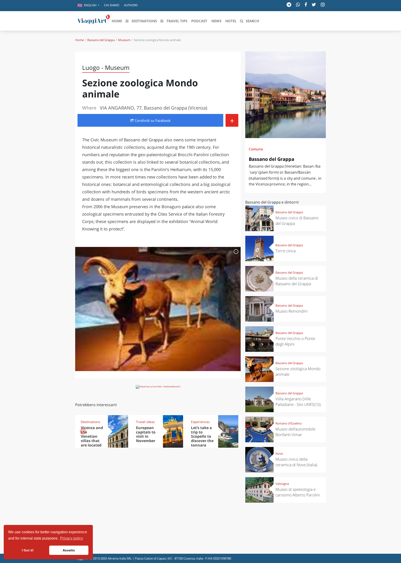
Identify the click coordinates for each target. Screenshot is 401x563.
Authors (131, 5)
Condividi (152, 120)
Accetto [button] (69, 550)
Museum (124, 40)
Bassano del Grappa (101, 40)
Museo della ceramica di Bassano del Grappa (296, 280)
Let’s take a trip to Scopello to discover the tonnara (202, 436)
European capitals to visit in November (145, 434)
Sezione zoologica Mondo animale (297, 371)
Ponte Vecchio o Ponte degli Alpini (295, 341)
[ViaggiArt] (94, 20)
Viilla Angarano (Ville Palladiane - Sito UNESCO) (298, 401)
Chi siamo (111, 5)
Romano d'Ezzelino (288, 423)
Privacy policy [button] (71, 538)
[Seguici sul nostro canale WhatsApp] (298, 4)
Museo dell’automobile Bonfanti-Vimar (295, 431)
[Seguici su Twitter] (313, 4)
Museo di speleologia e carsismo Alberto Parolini (297, 492)
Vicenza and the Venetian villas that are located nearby (92, 438)
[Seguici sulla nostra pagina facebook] (305, 4)
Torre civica (285, 250)
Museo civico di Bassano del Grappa (296, 220)
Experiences (200, 422)
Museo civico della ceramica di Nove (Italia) (296, 461)
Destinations (90, 422)
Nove (279, 453)
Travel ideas (145, 422)
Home (79, 40)
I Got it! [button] (28, 550)
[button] (88, 5)
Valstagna (282, 484)
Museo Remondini (291, 311)
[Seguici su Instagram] (323, 4)
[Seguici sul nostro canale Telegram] (288, 4)
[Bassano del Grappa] (285, 95)
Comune (256, 149)
